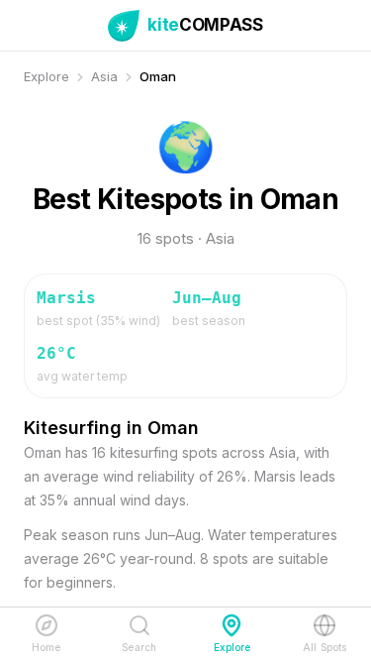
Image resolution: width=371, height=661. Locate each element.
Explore (46, 76)
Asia (104, 76)
